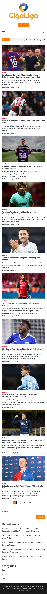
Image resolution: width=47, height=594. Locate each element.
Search (5, 512)
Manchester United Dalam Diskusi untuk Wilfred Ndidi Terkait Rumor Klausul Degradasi (22, 350)
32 (25, 502)
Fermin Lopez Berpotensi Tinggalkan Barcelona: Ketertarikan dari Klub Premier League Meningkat (21, 76)
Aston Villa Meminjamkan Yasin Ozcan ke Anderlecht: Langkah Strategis (22, 167)
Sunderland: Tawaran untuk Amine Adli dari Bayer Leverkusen (21, 304)
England (4, 118)
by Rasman (5, 87)
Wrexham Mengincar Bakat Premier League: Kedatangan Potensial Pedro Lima (19, 213)
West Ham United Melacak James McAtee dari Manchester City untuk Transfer (19, 396)
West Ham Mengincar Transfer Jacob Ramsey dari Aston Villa (23, 122)
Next (30, 502)
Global (4, 72)
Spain (4, 578)
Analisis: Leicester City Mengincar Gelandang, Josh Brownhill (21, 259)
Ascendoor (33, 588)
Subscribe (23, 25)
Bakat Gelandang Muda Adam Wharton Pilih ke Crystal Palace (22, 487)
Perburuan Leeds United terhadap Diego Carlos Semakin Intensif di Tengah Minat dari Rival (23, 441)
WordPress (24, 590)
